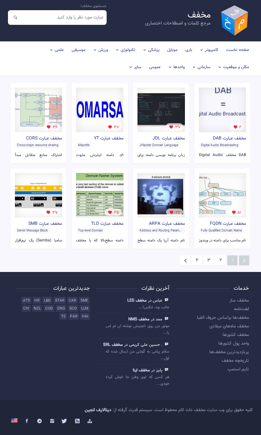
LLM (84, 308)
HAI (85, 316)
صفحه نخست (237, 50)
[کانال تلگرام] (39, 421)
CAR (72, 300)
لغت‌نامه (241, 309)
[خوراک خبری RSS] (77, 421)
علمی (59, 50)
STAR (59, 300)
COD (49, 308)
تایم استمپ (238, 369)
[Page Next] (185, 260)
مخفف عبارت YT (108, 138)
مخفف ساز (239, 300)
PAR (73, 316)
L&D (47, 300)
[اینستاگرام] (52, 421)
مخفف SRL (113, 345)
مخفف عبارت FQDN (228, 223)
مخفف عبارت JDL (168, 138)
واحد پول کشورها (233, 343)
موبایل (172, 50)
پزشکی (153, 50)
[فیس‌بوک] (27, 421)
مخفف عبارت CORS (44, 138)
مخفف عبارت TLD (107, 223)
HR (36, 300)
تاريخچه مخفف (235, 360)
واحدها (179, 67)
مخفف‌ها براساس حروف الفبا (223, 317)
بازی (188, 50)
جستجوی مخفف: (93, 6)
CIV (26, 308)
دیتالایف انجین (98, 410)
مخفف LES (137, 300)
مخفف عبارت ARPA (167, 223)
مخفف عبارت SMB (45, 223)
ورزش (103, 50)
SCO (73, 308)
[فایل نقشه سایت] (90, 421)
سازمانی (203, 67)
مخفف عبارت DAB (229, 138)
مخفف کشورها (235, 335)
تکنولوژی (128, 50)
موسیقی (79, 50)
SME (84, 300)
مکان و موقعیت (236, 67)
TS (63, 316)
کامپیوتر (211, 50)
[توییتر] (64, 421)
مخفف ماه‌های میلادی (229, 326)
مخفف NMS (139, 319)
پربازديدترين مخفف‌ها (229, 352)
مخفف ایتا (141, 370)
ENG (61, 308)
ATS (26, 300)
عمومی (155, 67)
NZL (37, 308)
